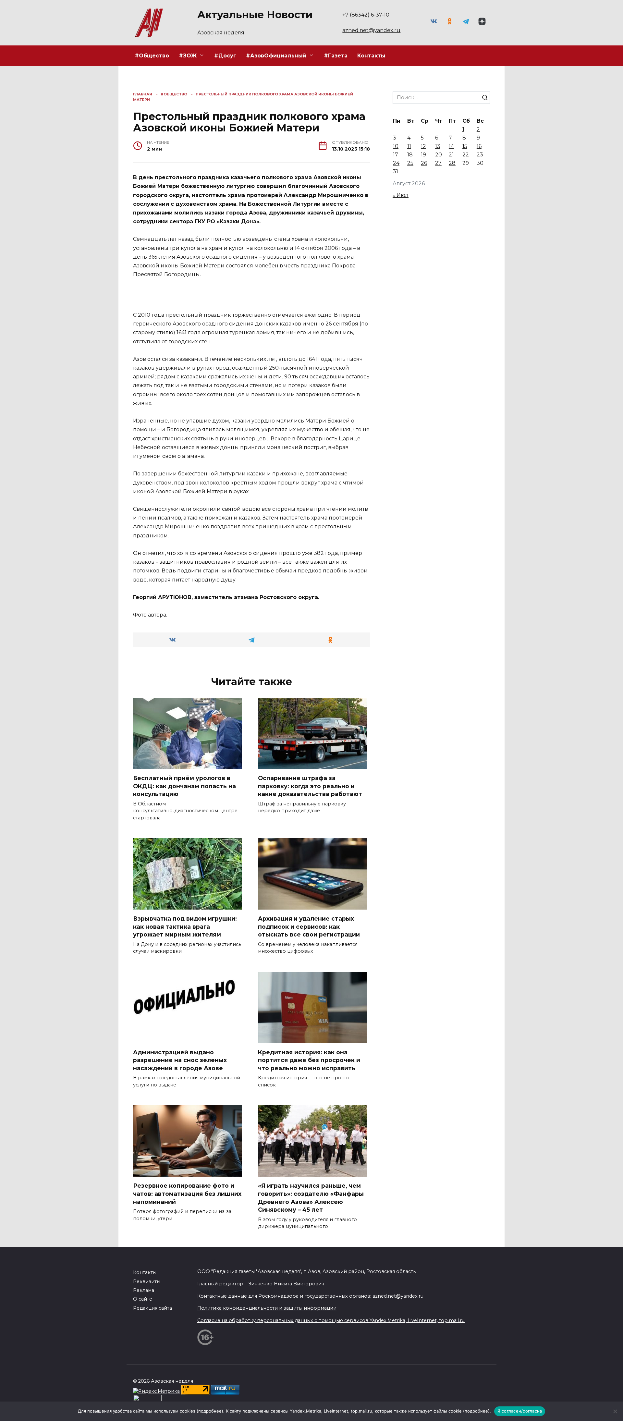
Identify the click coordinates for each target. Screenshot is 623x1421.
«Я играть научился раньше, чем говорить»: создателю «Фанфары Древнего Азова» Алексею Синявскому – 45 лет (311, 1197)
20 (438, 155)
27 (438, 163)
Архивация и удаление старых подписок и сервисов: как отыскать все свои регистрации (309, 926)
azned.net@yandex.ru (371, 30)
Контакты (371, 56)
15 (464, 146)
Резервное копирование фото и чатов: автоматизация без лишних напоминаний (187, 1193)
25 (410, 163)
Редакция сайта (152, 1308)
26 (424, 163)
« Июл (401, 195)
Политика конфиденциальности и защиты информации (266, 1308)
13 (437, 146)
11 (409, 146)
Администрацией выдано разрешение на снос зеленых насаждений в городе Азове (180, 1060)
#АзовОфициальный (276, 56)
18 (410, 155)
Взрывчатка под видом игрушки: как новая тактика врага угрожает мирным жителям (185, 926)
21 (451, 155)
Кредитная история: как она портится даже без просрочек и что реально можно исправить (309, 1060)
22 (465, 155)
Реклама (143, 1290)
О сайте (142, 1299)
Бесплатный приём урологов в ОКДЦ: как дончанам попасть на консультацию (184, 786)
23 (480, 155)
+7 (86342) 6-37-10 (365, 15)
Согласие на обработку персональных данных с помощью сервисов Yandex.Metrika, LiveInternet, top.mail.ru (331, 1320)
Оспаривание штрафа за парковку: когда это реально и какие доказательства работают (310, 786)
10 (395, 146)
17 (395, 155)
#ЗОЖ (188, 56)
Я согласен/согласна (519, 1411)
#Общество (152, 56)
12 (423, 146)
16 (479, 146)
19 (423, 155)
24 (396, 163)
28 (452, 163)
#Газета (336, 56)
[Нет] (615, 1411)
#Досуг (225, 56)
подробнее (210, 1411)
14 (451, 146)
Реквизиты (146, 1281)
